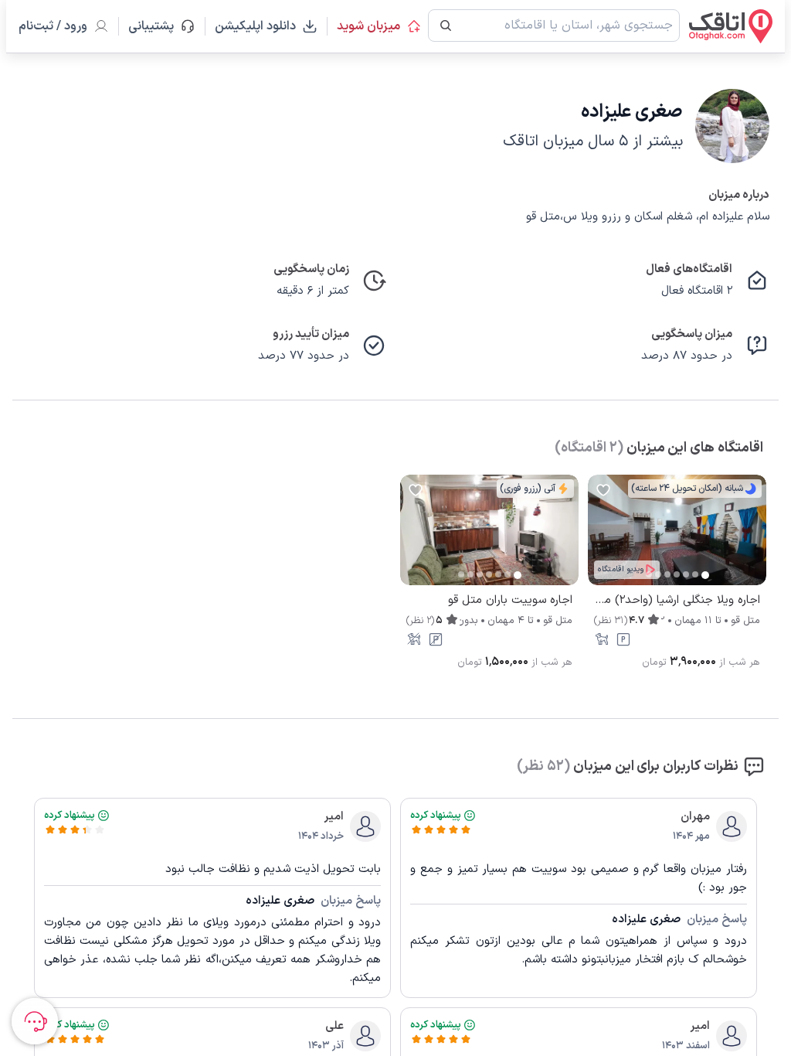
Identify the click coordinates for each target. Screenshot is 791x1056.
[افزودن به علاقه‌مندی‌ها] (603, 490)
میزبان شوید (368, 26)
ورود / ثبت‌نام (53, 26)
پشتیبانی (158, 26)
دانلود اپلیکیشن (255, 26)
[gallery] (600, 538)
